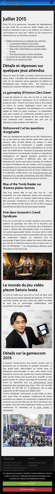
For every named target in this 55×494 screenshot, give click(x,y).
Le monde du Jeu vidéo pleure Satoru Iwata (24, 57)
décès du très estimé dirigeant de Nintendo (24, 298)
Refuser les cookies (27, 489)
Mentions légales (34, 462)
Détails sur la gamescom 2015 (19, 59)
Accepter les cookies (27, 484)
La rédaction (32, 465)
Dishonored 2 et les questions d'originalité (27, 46)
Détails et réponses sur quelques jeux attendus (26, 41)
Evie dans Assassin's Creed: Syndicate (26, 54)
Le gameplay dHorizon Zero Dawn (24, 43)
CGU (43, 462)
